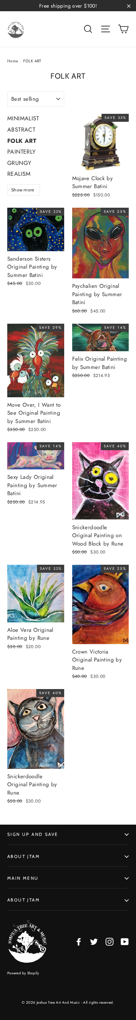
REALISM (19, 174)
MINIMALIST (23, 118)
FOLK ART (21, 141)
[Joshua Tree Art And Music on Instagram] (110, 941)
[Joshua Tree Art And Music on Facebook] (79, 941)
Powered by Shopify (23, 973)
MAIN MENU (23, 878)
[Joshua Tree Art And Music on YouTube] (125, 941)
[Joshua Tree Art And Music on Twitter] (94, 941)
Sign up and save (32, 834)
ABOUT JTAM (23, 856)
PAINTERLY (21, 152)
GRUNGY (19, 163)
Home (12, 61)
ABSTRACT (21, 129)
